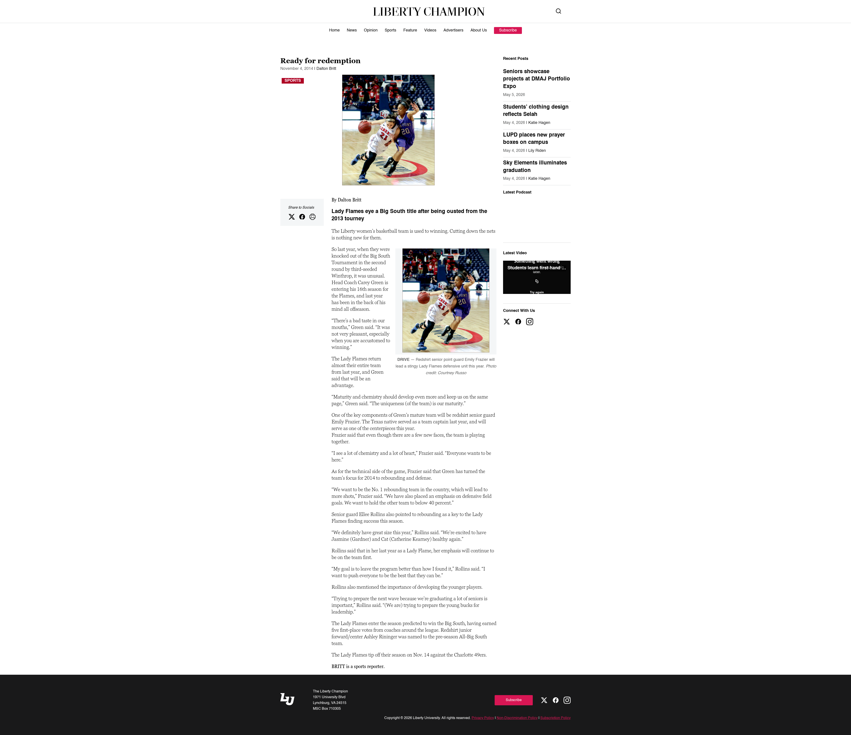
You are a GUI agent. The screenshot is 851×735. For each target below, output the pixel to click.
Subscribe (508, 30)
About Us (478, 30)
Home (334, 30)
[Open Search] (558, 11)
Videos (430, 30)
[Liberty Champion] (429, 11)
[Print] (312, 216)
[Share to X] (291, 216)
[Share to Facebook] (302, 216)
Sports (390, 30)
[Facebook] (518, 321)
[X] (506, 321)
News (352, 30)
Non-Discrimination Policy (517, 718)
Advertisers (453, 30)
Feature (410, 30)
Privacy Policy (483, 718)
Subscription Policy (555, 718)
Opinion (371, 30)
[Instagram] (529, 321)
